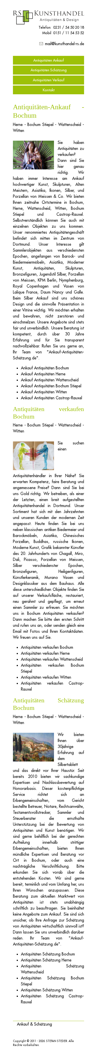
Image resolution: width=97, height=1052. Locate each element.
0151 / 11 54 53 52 (68, 32)
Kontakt (48, 90)
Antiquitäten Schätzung (49, 70)
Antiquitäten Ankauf (48, 60)
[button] (34, 1024)
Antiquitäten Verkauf (48, 80)
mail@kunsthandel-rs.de (64, 43)
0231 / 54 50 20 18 (68, 27)
